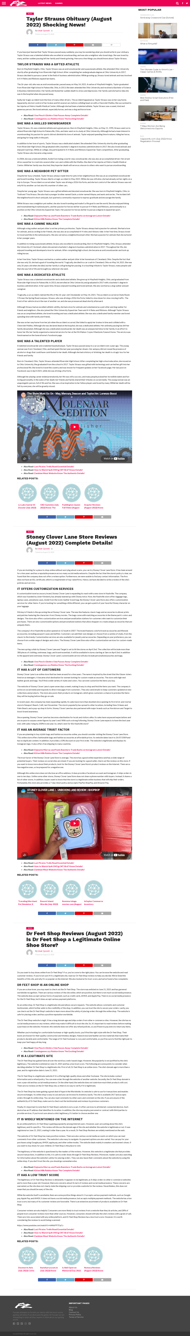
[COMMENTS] (111, 44)
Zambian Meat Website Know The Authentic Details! (59, 473)
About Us (73, 1307)
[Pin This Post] (74, 44)
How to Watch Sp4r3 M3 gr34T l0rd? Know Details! (58, 470)
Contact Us (74, 1312)
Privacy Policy (75, 1315)
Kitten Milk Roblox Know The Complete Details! (57, 219)
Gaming (59, 3)
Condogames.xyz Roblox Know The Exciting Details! (59, 118)
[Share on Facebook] (38, 44)
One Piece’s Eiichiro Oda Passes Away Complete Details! (61, 115)
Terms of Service (76, 1317)
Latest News (44, 3)
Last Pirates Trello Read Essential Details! (54, 466)
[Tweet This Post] (56, 44)
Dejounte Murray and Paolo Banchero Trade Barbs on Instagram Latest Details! (72, 215)
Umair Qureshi (44, 30)
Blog (71, 1310)
